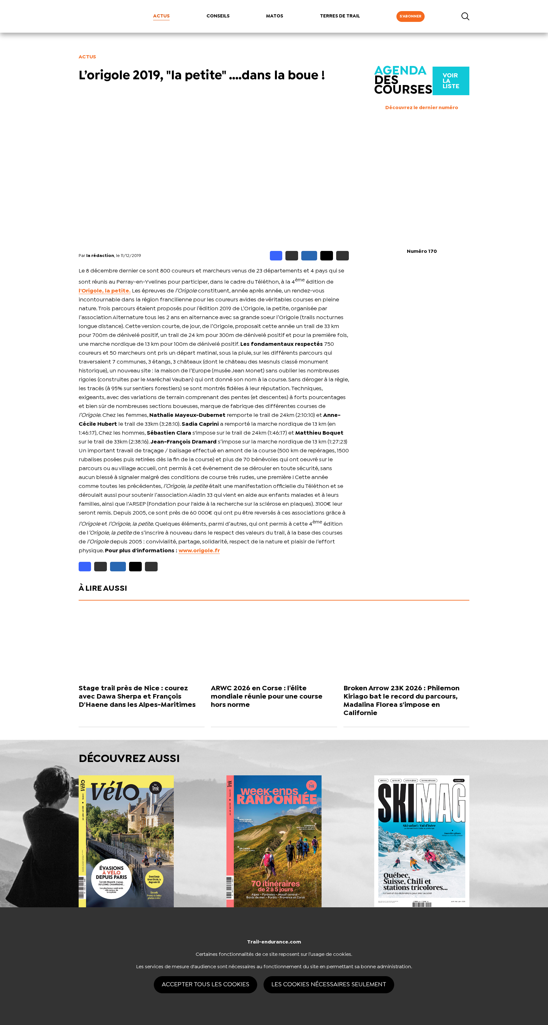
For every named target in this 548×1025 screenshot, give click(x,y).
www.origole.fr (199, 551)
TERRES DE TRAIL (340, 16)
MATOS (274, 16)
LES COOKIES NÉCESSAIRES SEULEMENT (328, 984)
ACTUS (161, 16)
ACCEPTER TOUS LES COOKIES (205, 984)
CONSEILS (218, 16)
